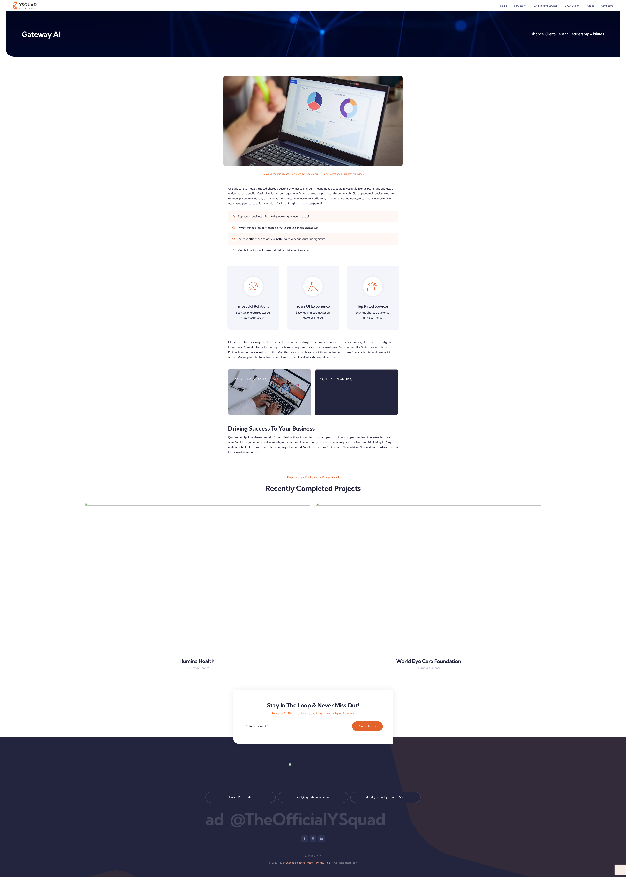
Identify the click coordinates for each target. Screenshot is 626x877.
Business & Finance (353, 173)
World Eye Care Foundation (428, 661)
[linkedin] (321, 838)
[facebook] (304, 838)
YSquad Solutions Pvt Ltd (299, 862)
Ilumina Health (197, 661)
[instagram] (313, 838)
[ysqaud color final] (25, 3)
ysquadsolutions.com (277, 173)
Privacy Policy (323, 862)
